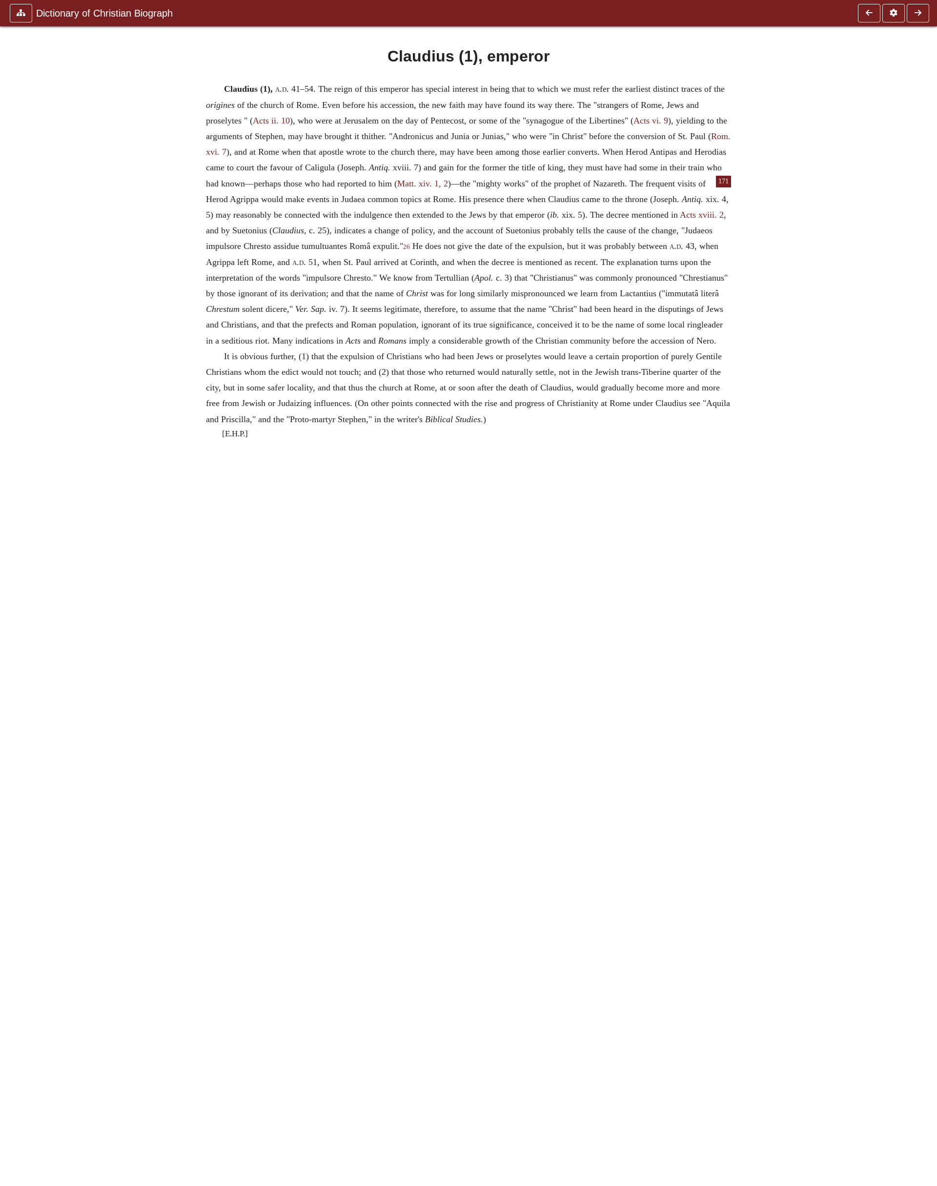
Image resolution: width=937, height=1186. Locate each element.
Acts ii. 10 (271, 120)
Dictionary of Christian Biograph (104, 13)
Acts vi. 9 (650, 120)
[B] (869, 13)
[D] (918, 13)
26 (406, 247)
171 (723, 181)
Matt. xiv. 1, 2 (422, 183)
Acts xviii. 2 (702, 215)
